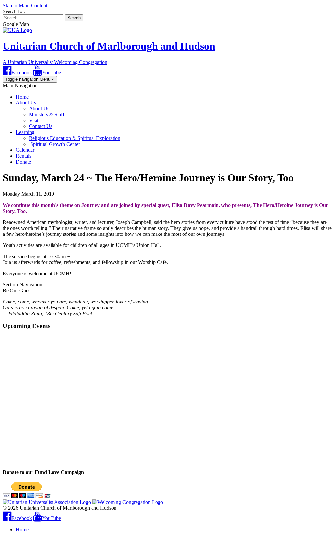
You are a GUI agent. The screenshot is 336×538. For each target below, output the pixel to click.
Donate (23, 162)
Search (74, 17)
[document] (168, 314)
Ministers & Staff (46, 114)
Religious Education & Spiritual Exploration (74, 138)
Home (22, 97)
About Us (26, 102)
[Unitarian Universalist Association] (47, 502)
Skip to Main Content (25, 5)
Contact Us (40, 126)
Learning (25, 132)
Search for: (14, 11)
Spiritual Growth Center (54, 144)
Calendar (25, 150)
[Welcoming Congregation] (127, 502)
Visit (33, 120)
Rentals (23, 156)
